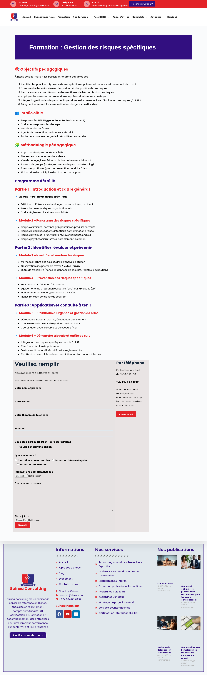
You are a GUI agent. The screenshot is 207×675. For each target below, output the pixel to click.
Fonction (20, 428)
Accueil (26, 17)
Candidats (138, 17)
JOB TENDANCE (165, 583)
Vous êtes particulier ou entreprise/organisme (43, 441)
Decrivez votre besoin (28, 483)
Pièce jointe (22, 516)
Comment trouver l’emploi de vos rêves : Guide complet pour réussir (190, 652)
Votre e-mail (22, 401)
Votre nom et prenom (28, 388)
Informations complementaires (34, 472)
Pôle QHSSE (100, 17)
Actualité (155, 17)
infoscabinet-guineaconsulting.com (110, 5)
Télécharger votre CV (142, 3)
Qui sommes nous (44, 17)
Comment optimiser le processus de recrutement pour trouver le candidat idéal (190, 593)
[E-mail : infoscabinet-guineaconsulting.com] (87, 4)
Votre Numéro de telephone (31, 415)
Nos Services (80, 17)
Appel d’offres (121, 17)
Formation (64, 17)
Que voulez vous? (25, 455)
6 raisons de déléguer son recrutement (164, 650)
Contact (172, 17)
